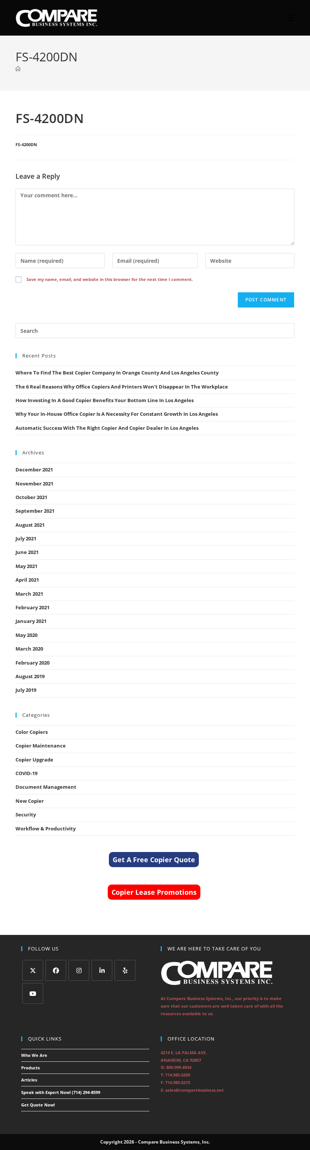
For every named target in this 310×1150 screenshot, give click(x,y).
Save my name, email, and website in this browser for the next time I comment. (109, 279)
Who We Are (34, 1055)
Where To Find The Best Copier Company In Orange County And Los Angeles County (117, 372)
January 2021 (31, 621)
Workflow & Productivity (46, 828)
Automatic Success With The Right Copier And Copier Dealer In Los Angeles (107, 427)
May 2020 (26, 635)
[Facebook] (55, 970)
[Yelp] (125, 970)
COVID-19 (26, 773)
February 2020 (33, 662)
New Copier (30, 800)
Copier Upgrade (34, 759)
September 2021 (35, 510)
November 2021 (34, 483)
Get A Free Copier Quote (154, 859)
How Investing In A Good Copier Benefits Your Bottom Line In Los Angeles (105, 400)
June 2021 (27, 552)
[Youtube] (32, 993)
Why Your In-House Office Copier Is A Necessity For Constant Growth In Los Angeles (117, 413)
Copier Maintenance (41, 745)
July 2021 (26, 538)
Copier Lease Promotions (154, 892)
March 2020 (29, 648)
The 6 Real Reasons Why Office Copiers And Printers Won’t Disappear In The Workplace (122, 386)
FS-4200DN (26, 144)
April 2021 (27, 579)
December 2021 (34, 469)
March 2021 (29, 593)
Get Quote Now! (38, 1105)
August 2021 (30, 524)
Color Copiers (32, 732)
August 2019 (30, 676)
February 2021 (33, 607)
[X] (32, 970)
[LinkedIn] (101, 970)
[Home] (18, 69)
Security (26, 814)
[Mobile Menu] (287, 17)
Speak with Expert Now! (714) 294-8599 (60, 1092)
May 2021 (26, 566)
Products (30, 1067)
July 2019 (26, 690)
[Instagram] (78, 970)
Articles (29, 1080)
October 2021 (31, 497)
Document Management (46, 786)
